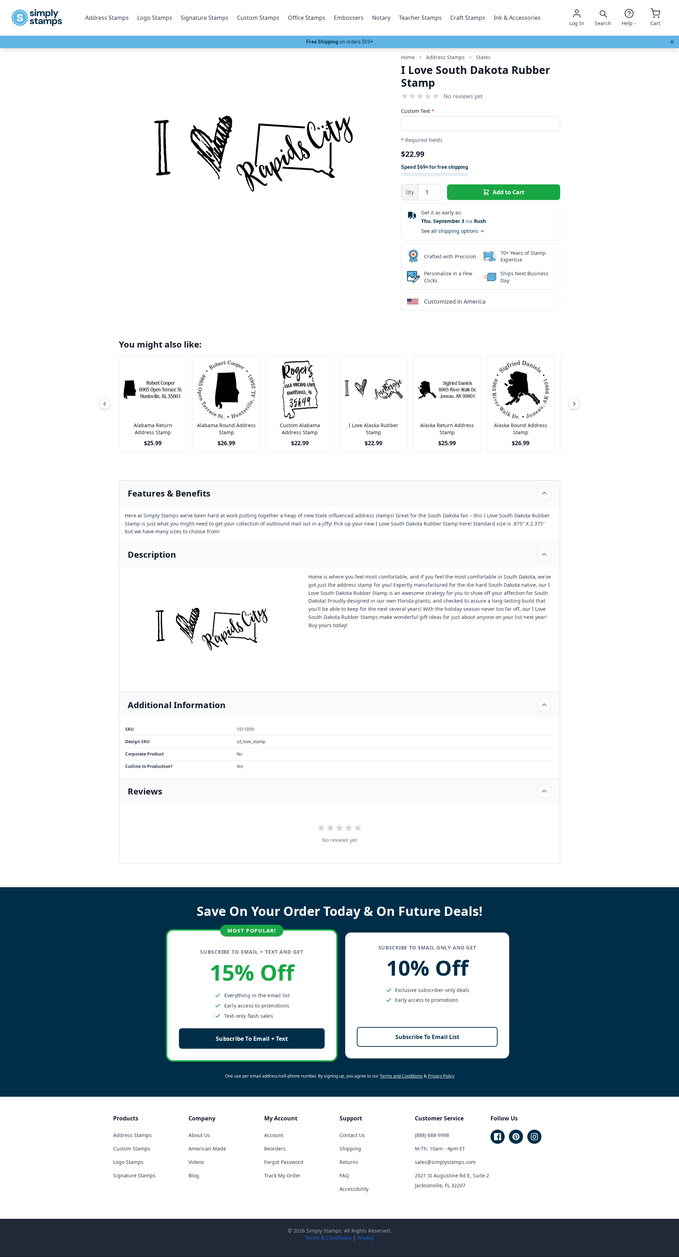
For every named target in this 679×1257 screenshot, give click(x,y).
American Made (207, 1148)
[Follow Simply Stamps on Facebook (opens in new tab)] (498, 1137)
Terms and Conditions (401, 1076)
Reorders (275, 1148)
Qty (410, 192)
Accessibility (354, 1189)
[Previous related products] (104, 403)
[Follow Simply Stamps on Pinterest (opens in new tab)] (516, 1137)
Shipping (350, 1148)
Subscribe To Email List (427, 1037)
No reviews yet (463, 96)
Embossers (349, 18)
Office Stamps (306, 18)
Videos (196, 1162)
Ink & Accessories (517, 18)
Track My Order (282, 1175)
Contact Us (352, 1135)
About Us (199, 1135)
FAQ (344, 1175)
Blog (193, 1175)
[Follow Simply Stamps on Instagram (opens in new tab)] (534, 1137)
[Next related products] (574, 403)
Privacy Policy (441, 1076)
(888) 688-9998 (432, 1135)
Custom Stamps (258, 18)
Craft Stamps (467, 18)
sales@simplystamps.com (445, 1162)
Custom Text (417, 111)
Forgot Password (283, 1162)
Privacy (365, 1237)
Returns (349, 1162)
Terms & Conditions (328, 1237)
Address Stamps (107, 18)
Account (273, 1135)
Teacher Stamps (420, 18)
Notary (381, 18)
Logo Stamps (154, 18)
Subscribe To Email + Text (252, 1038)
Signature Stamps (204, 18)
